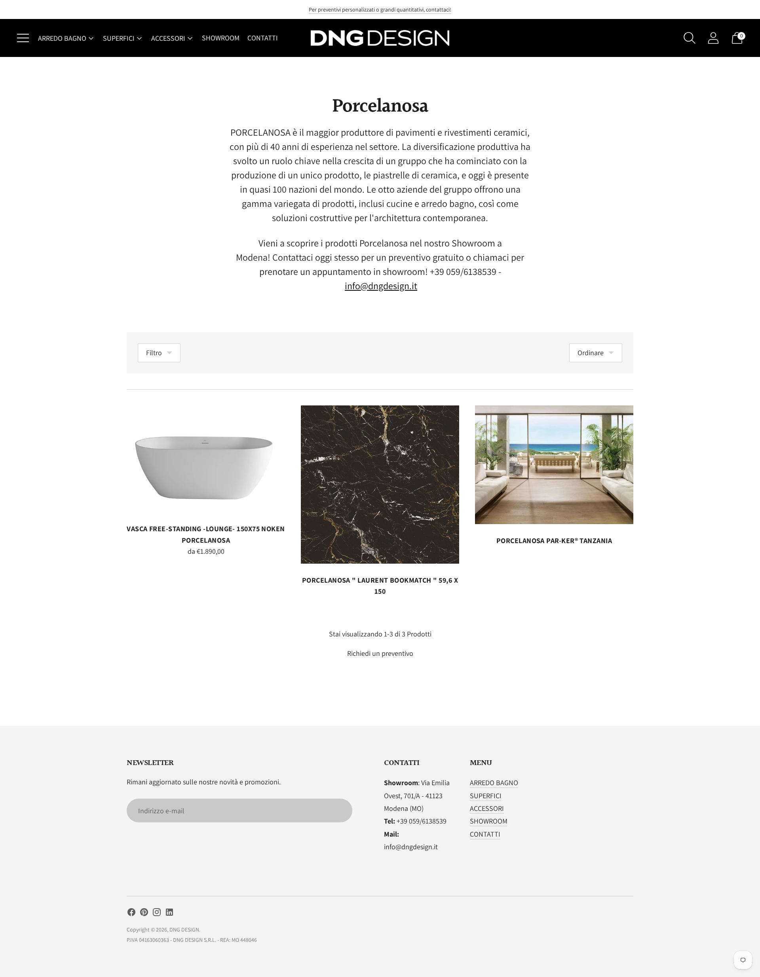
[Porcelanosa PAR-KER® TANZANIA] (554, 464)
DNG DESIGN (184, 929)
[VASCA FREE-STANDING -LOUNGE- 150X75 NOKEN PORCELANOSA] (206, 459)
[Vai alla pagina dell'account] (713, 38)
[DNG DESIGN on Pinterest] (144, 913)
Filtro (154, 352)
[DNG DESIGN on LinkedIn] (169, 913)
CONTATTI (262, 37)
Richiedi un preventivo (380, 653)
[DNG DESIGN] (380, 38)
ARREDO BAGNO (62, 38)
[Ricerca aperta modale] (689, 38)
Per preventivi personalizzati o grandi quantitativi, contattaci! (380, 9)
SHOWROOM (220, 37)
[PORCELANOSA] (380, 484)
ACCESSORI (168, 38)
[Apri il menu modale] (23, 38)
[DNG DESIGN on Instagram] (157, 913)
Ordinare (591, 352)
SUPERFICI (119, 38)
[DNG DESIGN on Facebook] (131, 913)
